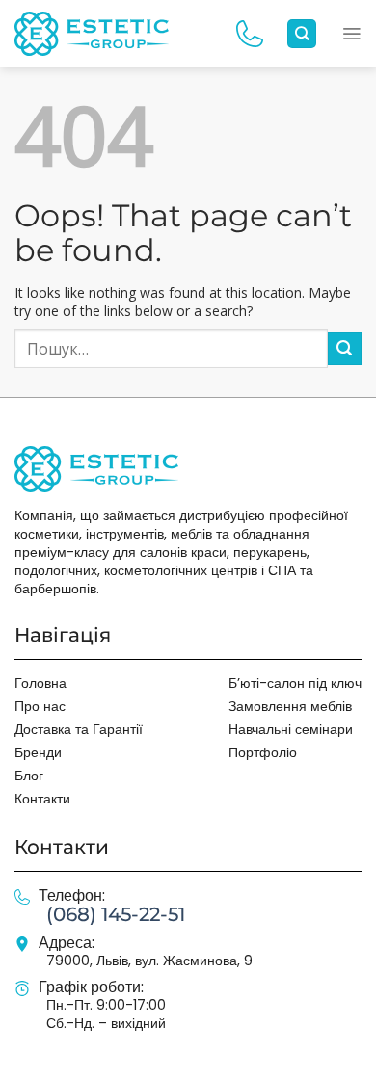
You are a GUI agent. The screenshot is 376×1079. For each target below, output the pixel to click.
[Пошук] (301, 34)
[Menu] (351, 34)
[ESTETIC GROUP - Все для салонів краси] (91, 33)
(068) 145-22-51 (115, 914)
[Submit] (345, 349)
